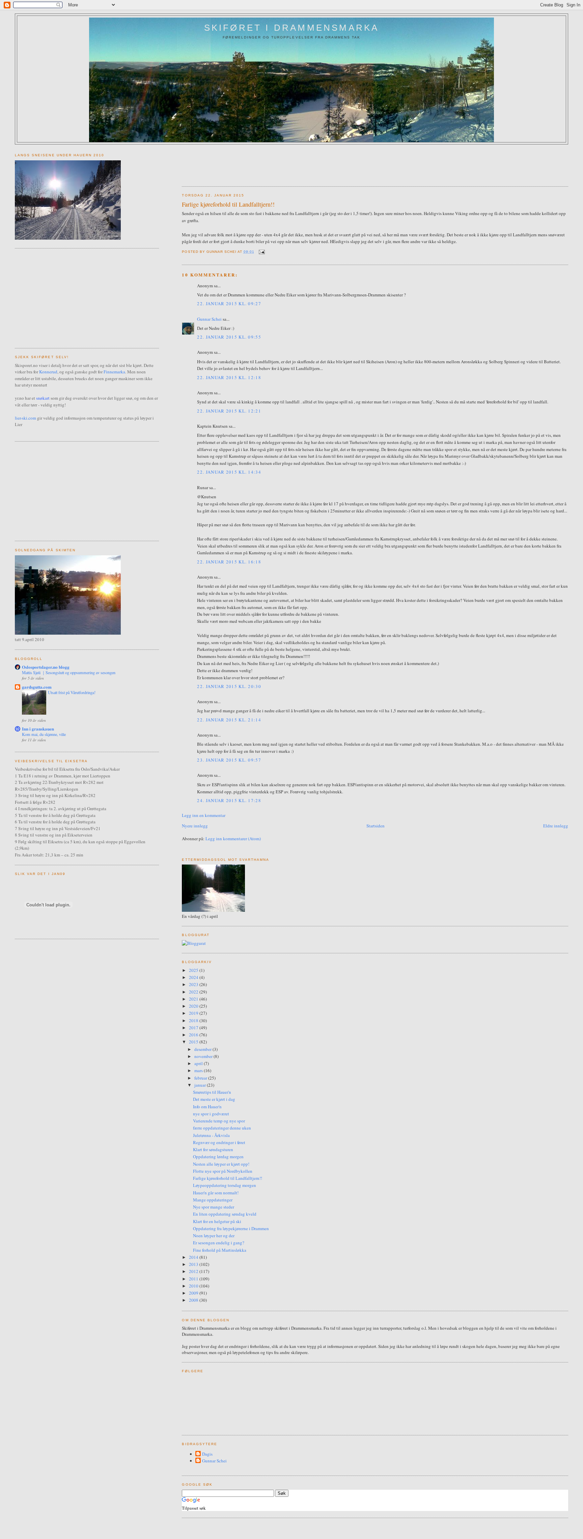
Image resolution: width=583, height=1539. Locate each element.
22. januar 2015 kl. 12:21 (229, 411)
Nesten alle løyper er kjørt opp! (221, 1164)
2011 (194, 1279)
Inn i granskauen (38, 728)
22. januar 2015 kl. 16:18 (229, 562)
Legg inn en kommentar (203, 815)
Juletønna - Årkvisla (211, 1135)
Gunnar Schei (209, 319)
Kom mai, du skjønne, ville (44, 734)
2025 (194, 970)
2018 (194, 1020)
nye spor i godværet (211, 1114)
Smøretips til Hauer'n (212, 1092)
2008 (194, 1300)
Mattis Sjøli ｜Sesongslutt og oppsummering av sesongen (68, 672)
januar (200, 1085)
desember (203, 1049)
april (199, 1063)
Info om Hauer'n (207, 1107)
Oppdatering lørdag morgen (218, 1156)
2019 (194, 1013)
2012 (194, 1271)
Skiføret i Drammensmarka (291, 28)
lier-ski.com (25, 418)
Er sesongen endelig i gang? (218, 1243)
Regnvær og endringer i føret (219, 1142)
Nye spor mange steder (213, 1207)
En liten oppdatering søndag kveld (224, 1214)
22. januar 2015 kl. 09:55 (229, 337)
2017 (194, 1028)
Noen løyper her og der (213, 1235)
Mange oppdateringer (212, 1200)
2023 (194, 984)
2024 (194, 977)
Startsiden (375, 826)
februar (201, 1078)
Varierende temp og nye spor (219, 1121)
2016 (194, 1035)
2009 (194, 1293)
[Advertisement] (304, 163)
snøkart (43, 398)
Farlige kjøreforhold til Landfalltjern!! (228, 204)
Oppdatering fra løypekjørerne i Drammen (231, 1228)
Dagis (207, 1454)
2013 (194, 1264)
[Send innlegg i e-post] (261, 252)
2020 (194, 1006)
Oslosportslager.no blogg (46, 667)
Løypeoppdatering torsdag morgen (224, 1185)
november (204, 1056)
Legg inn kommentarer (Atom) (233, 838)
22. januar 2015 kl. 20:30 (229, 686)
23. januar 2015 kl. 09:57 (229, 760)
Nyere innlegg (195, 826)
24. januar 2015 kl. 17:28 (229, 800)
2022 (194, 992)
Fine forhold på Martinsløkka (219, 1250)
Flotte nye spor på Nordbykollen (222, 1171)
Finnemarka (114, 372)
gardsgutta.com (37, 687)
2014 (194, 1257)
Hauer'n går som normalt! (216, 1193)
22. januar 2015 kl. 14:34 (229, 472)
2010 (194, 1286)
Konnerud (48, 372)
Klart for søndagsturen (213, 1149)
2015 (194, 1042)
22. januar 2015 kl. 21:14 (229, 720)
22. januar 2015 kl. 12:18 (229, 377)
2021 (194, 999)
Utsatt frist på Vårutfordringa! (71, 692)
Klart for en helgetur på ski (217, 1221)
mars (199, 1070)
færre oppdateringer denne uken (222, 1128)
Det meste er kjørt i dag (214, 1099)
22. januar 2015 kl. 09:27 (229, 303)
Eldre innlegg (555, 826)
